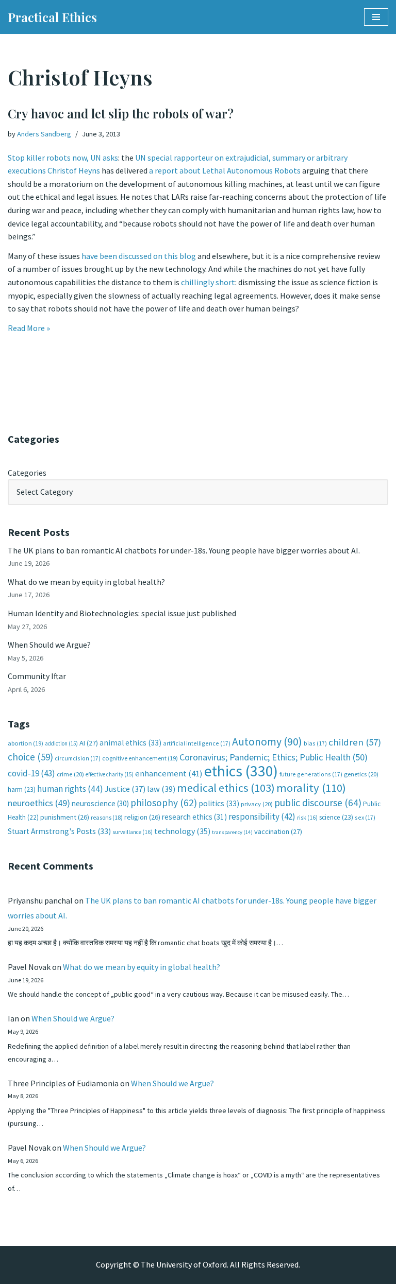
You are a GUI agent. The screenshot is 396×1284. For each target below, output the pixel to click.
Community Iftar (37, 676)
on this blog (174, 256)
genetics (361, 774)
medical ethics (226, 787)
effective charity (110, 774)
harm (22, 789)
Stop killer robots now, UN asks (63, 157)
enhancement (169, 773)
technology (182, 831)
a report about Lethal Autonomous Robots (225, 170)
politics (219, 803)
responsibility (261, 816)
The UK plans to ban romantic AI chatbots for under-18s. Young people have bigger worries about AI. (184, 550)
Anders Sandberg (44, 133)
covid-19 (31, 773)
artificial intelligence (196, 743)
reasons (107, 817)
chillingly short (208, 282)
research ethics (194, 817)
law (161, 789)
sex (365, 817)
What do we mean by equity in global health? (86, 582)
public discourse (317, 802)
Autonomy (267, 742)
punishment (64, 817)
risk (307, 817)
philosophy (163, 802)
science (336, 817)
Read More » (29, 328)
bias (315, 743)
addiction (61, 743)
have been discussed (116, 256)
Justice (125, 789)
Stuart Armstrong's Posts (59, 831)
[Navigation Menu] (376, 17)
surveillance (132, 832)
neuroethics (39, 803)
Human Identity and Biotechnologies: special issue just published (122, 613)
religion (142, 817)
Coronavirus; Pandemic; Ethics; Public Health (273, 757)
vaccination (278, 831)
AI (88, 743)
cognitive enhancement (140, 758)
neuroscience (100, 803)
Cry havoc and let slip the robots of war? (121, 113)
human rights (70, 788)
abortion (25, 743)
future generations (310, 774)
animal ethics (130, 743)
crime (70, 774)
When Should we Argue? (49, 644)
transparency (232, 832)
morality (311, 787)
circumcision (78, 758)
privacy (257, 804)
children (354, 742)
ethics (241, 770)
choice (30, 757)
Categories (27, 472)
